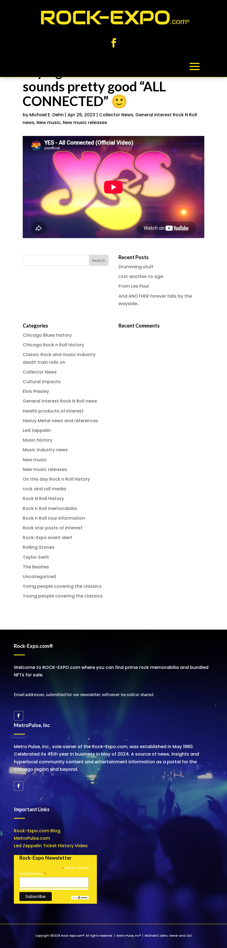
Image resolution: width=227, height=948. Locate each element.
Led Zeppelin (37, 430)
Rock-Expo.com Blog (37, 831)
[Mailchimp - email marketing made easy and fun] (79, 898)
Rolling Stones (39, 547)
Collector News (116, 115)
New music (49, 122)
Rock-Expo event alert (47, 537)
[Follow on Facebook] (113, 43)
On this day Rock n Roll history (56, 479)
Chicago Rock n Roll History (53, 345)
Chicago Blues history (47, 335)
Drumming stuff (135, 267)
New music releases (85, 122)
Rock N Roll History (43, 498)
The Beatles (36, 567)
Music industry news (45, 450)
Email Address (32, 873)
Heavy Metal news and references (60, 421)
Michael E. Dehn (46, 115)
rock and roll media (44, 489)
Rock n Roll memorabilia (50, 508)
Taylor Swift (36, 557)
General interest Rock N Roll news (60, 401)
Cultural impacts (42, 381)
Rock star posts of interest (52, 528)
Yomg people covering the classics (62, 586)
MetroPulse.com (32, 838)
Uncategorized (39, 576)
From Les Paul (133, 286)
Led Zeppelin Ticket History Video (51, 846)
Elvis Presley (36, 391)
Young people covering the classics (63, 596)
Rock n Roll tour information (54, 518)
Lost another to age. (141, 276)
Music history (37, 440)
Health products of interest (53, 411)
